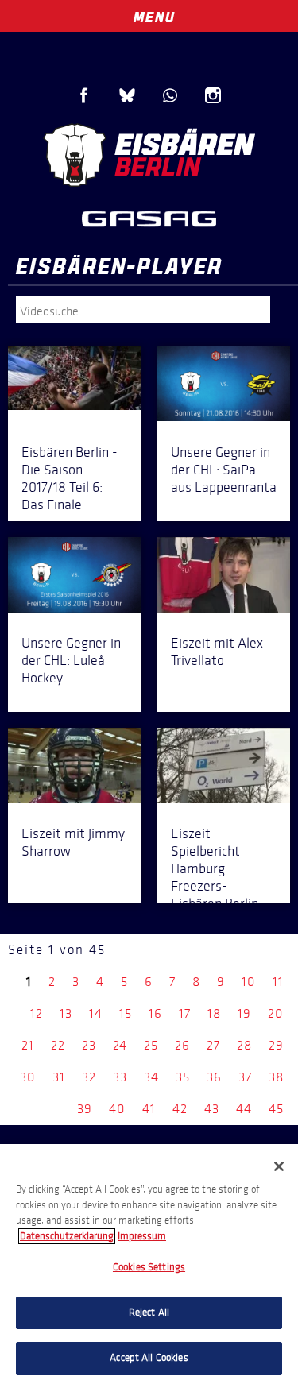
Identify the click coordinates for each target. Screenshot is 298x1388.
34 (151, 1077)
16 (155, 1013)
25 (151, 1045)
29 (276, 1045)
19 (244, 1013)
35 (183, 1077)
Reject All (149, 1312)
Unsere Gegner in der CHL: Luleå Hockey (71, 660)
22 (58, 1045)
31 (58, 1077)
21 (27, 1045)
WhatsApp (170, 95)
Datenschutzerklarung (67, 1236)
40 (117, 1108)
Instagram (213, 95)
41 (149, 1108)
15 (125, 1013)
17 (185, 1013)
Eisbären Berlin (149, 155)
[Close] (278, 1166)
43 (211, 1108)
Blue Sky (127, 95)
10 (249, 981)
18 (214, 1013)
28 (244, 1045)
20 (276, 1013)
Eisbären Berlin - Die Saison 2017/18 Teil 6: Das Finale (69, 478)
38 (276, 1077)
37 (245, 1077)
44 (244, 1108)
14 (96, 1013)
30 (28, 1077)
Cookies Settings (149, 1267)
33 (120, 1077)
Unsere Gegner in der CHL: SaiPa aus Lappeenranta (224, 469)
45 (276, 1108)
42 (180, 1108)
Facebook (84, 95)
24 (120, 1045)
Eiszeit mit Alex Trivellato (217, 651)
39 (84, 1108)
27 (213, 1045)
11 (278, 981)
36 (214, 1077)
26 (182, 1045)
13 (66, 1013)
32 (89, 1077)
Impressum (142, 1236)
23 (89, 1045)
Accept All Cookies (149, 1357)
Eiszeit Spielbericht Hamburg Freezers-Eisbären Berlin (214, 868)
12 (36, 1013)
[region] (149, 1266)
